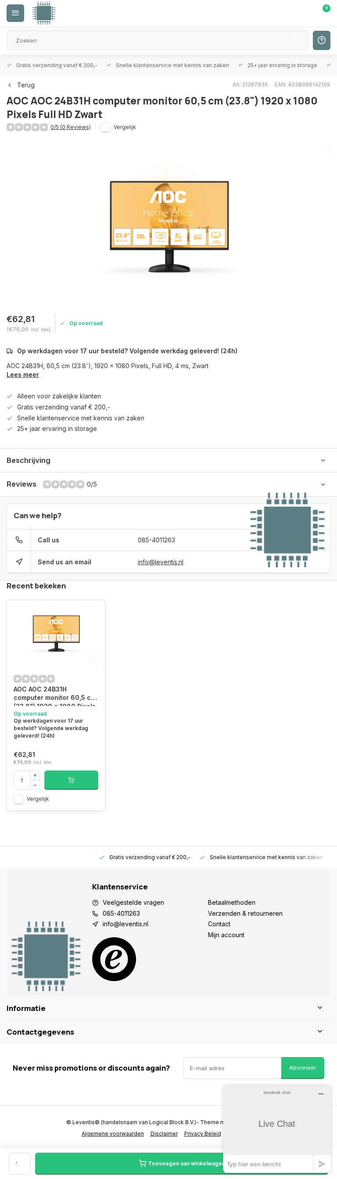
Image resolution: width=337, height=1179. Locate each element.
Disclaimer (164, 1133)
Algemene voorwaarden (113, 1133)
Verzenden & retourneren (245, 913)
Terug (26, 85)
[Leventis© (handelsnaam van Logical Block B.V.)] (44, 13)
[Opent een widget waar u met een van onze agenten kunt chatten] (277, 1129)
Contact (219, 924)
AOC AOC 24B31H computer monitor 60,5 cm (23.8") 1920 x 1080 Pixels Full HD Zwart (55, 695)
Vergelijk (125, 127)
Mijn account (226, 935)
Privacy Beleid (202, 1133)
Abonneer (302, 1067)
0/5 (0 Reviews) (70, 127)
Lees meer (23, 374)
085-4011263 (156, 540)
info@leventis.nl (160, 562)
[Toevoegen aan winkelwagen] (71, 780)
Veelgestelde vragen (133, 902)
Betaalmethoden (231, 902)
